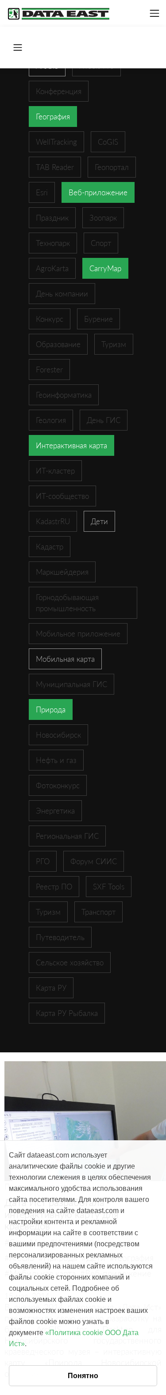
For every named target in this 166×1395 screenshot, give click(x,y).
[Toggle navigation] (154, 13)
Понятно (83, 1375)
